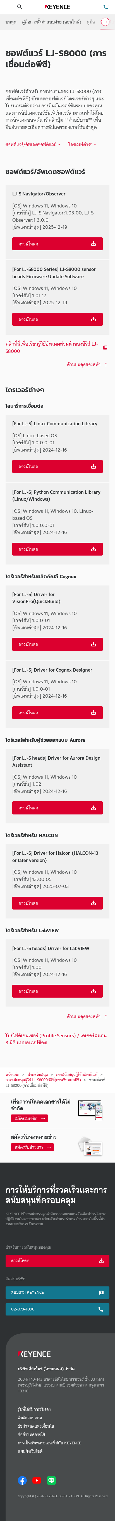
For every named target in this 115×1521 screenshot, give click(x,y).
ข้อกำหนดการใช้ (31, 1435)
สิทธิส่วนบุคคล (30, 1418)
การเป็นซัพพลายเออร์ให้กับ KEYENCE (49, 1443)
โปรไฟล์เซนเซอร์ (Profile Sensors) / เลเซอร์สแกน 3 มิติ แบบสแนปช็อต (56, 1039)
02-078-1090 (23, 1309)
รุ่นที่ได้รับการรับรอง (34, 1410)
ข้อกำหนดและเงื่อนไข (36, 1426)
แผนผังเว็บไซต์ (30, 1451)
